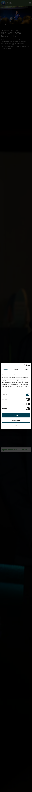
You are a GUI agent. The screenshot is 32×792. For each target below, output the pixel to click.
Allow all (16, 415)
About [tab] (26, 369)
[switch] (28, 399)
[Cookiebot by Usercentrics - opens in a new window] (23, 365)
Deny (16, 425)
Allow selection (16, 420)
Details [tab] (16, 369)
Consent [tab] (5, 369)
